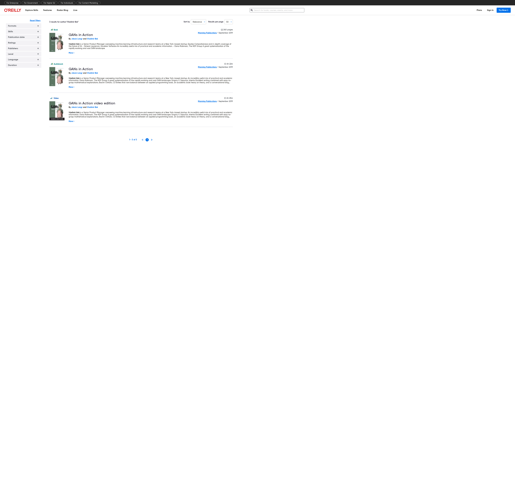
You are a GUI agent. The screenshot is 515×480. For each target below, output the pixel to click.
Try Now (503, 10)
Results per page (215, 22)
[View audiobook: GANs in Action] (58, 76)
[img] (51, 30)
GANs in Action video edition (92, 103)
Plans (479, 10)
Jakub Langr (76, 39)
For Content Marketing (88, 3)
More (71, 53)
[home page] (12, 10)
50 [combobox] (227, 22)
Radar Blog (62, 10)
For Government (31, 3)
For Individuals (67, 3)
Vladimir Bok (92, 39)
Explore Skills (31, 10)
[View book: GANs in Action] (58, 42)
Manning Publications (207, 33)
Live (75, 10)
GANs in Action (81, 35)
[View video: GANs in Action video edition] (58, 111)
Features (47, 10)
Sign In (490, 10)
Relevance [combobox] (197, 22)
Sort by (187, 22)
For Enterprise (12, 3)
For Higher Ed (49, 3)
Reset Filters (35, 20)
